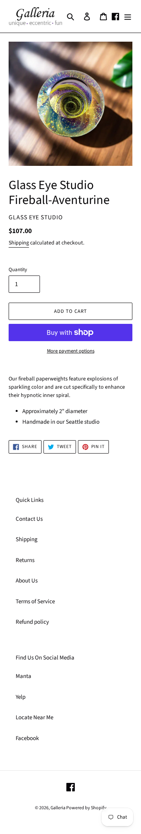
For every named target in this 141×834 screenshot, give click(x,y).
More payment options (70, 351)
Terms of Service (35, 601)
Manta (23, 676)
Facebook (27, 738)
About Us (27, 581)
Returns (25, 560)
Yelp (20, 697)
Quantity (18, 269)
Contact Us (29, 519)
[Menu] (127, 16)
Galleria (58, 808)
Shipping (19, 243)
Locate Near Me (34, 717)
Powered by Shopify (86, 808)
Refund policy (32, 622)
